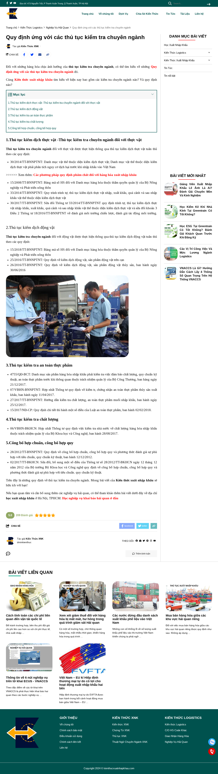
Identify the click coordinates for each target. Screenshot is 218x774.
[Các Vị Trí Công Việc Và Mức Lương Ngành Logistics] (171, 254)
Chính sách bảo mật (71, 730)
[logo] (12, 18)
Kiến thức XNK (120, 724)
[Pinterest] (147, 540)
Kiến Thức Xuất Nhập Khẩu (179, 60)
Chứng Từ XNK (121, 730)
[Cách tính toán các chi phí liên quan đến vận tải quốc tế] (29, 596)
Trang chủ (88, 13)
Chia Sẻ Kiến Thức (147, 13)
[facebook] (7, 3)
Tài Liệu (185, 13)
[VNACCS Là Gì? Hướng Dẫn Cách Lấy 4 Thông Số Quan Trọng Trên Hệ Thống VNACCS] (171, 273)
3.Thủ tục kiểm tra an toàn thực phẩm (30, 115)
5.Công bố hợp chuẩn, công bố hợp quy (32, 128)
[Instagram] (151, 540)
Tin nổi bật (169, 75)
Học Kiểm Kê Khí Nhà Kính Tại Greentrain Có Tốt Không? (196, 210)
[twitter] (11, 3)
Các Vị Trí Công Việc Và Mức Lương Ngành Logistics (196, 252)
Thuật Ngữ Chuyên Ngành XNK (129, 741)
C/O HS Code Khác (176, 730)
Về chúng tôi (106, 13)
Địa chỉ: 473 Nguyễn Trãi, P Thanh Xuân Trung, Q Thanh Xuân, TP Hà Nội (54, 3)
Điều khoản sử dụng (71, 736)
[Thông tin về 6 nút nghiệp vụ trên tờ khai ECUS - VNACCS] (29, 658)
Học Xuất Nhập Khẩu (176, 45)
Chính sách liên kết (70, 741)
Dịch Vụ (124, 13)
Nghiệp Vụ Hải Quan (74, 586)
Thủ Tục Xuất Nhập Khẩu (184, 586)
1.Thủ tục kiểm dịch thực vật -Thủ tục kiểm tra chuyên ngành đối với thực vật (54, 102)
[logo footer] (30, 733)
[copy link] (47, 54)
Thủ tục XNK (119, 736)
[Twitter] (144, 540)
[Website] (140, 540)
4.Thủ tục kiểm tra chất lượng (25, 121)
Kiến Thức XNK (30, 46)
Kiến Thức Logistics (175, 52)
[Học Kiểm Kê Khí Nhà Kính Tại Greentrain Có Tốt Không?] (171, 212)
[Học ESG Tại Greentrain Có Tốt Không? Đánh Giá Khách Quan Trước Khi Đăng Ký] (171, 231)
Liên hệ (199, 13)
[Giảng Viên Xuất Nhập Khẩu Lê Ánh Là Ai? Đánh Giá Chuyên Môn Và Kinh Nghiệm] (171, 189)
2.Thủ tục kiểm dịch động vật (25, 109)
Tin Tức (170, 13)
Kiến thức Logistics (175, 724)
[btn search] (208, 4)
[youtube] (14, 3)
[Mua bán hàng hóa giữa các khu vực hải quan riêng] (189, 596)
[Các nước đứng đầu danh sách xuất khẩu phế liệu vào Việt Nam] (135, 596)
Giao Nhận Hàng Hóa (22, 586)
